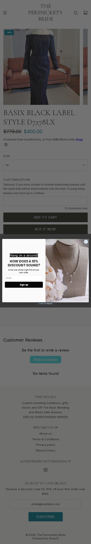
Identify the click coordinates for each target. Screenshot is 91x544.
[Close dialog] (86, 242)
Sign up (24, 284)
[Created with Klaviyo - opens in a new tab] (45, 303)
